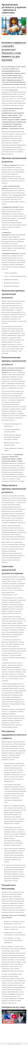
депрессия (17, 195)
